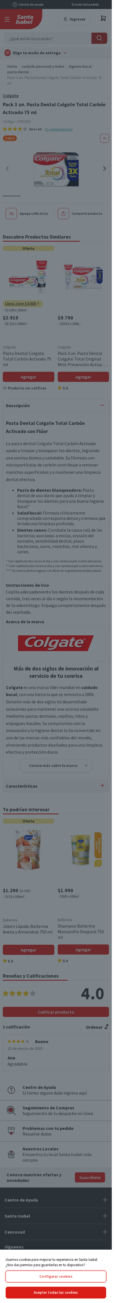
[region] (56, 1276)
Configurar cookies (55, 1276)
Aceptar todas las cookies (56, 1292)
